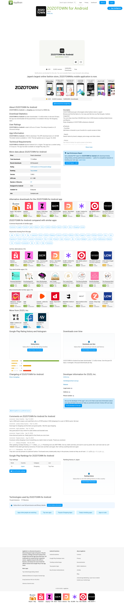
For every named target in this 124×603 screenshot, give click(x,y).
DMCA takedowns (81, 566)
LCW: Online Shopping (107, 261)
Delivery (71, 235)
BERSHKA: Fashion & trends (68, 301)
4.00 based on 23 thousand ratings (40, 167)
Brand (24, 239)
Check (94, 239)
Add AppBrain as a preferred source (20, 410)
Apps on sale (102, 512)
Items (42, 227)
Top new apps (47, 512)
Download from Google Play (62, 103)
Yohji (43, 243)
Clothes (46, 235)
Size (32, 243)
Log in (111, 2)
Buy (28, 235)
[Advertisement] (60, 28)
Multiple (84, 239)
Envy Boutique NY (28, 281)
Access (82, 227)
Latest (88, 235)
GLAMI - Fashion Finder (81, 211)
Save (111, 235)
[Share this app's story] (75, 62)
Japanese (34, 235)
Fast (12, 243)
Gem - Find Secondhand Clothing (55, 211)
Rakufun (25, 211)
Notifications (101, 239)
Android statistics (54, 554)
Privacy (79, 558)
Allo (73, 239)
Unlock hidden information (35, 350)
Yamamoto (49, 243)
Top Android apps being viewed (30, 571)
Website (65, 384)
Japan (23, 466)
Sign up (103, 2)
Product (65, 235)
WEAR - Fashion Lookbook (15, 322)
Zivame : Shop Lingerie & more (94, 301)
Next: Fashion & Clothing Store (81, 301)
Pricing (86, 2)
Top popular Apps (54, 566)
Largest (19, 227)
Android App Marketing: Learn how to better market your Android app (88, 579)
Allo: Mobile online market (94, 211)
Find (23, 235)
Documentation (81, 562)
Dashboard (94, 2)
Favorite (25, 227)
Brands (54, 227)
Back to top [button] (119, 587)
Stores (40, 235)
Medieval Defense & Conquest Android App (33, 575)
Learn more (82, 160)
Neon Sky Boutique (42, 281)
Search (59, 227)
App (12, 235)
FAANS (25, 322)
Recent (56, 239)
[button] (89, 388)
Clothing (94, 235)
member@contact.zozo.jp (70, 381)
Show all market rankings (18, 471)
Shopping (76, 227)
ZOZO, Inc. (24, 310)
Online (64, 227)
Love (89, 239)
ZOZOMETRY (40, 322)
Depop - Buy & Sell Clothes (55, 301)
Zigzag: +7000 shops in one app (42, 211)
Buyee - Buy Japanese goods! (15, 211)
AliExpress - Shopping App (15, 301)
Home (78, 239)
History (37, 227)
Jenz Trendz (53, 281)
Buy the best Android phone (57, 570)
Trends (19, 239)
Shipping (52, 235)
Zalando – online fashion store (42, 301)
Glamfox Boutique (94, 281)
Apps (80, 2)
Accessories (25, 243)
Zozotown (12, 227)
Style (61, 239)
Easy (105, 235)
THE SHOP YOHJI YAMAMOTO (107, 211)
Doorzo (67, 239)
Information (38, 239)
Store (70, 227)
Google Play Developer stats (57, 558)
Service (100, 235)
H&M (24, 301)
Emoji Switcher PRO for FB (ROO (30, 579)
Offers (76, 235)
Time (45, 239)
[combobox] (66, 2)
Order (50, 239)
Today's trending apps (85, 512)
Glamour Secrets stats (28, 583)
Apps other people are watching (27, 512)
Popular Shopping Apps (65, 512)
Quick (31, 227)
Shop (17, 235)
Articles (79, 570)
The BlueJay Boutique (81, 281)
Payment (18, 243)
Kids (37, 243)
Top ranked (33, 170)
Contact (79, 554)
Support (82, 235)
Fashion (48, 227)
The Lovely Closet (68, 281)
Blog (78, 574)
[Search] (75, 2)
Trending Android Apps (56, 562)
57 (31, 182)
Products (58, 235)
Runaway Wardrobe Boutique (15, 281)
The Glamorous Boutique (107, 281)
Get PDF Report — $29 (72, 163)
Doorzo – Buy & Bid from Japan (68, 211)
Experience (13, 239)
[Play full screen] (81, 62)
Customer (31, 239)
